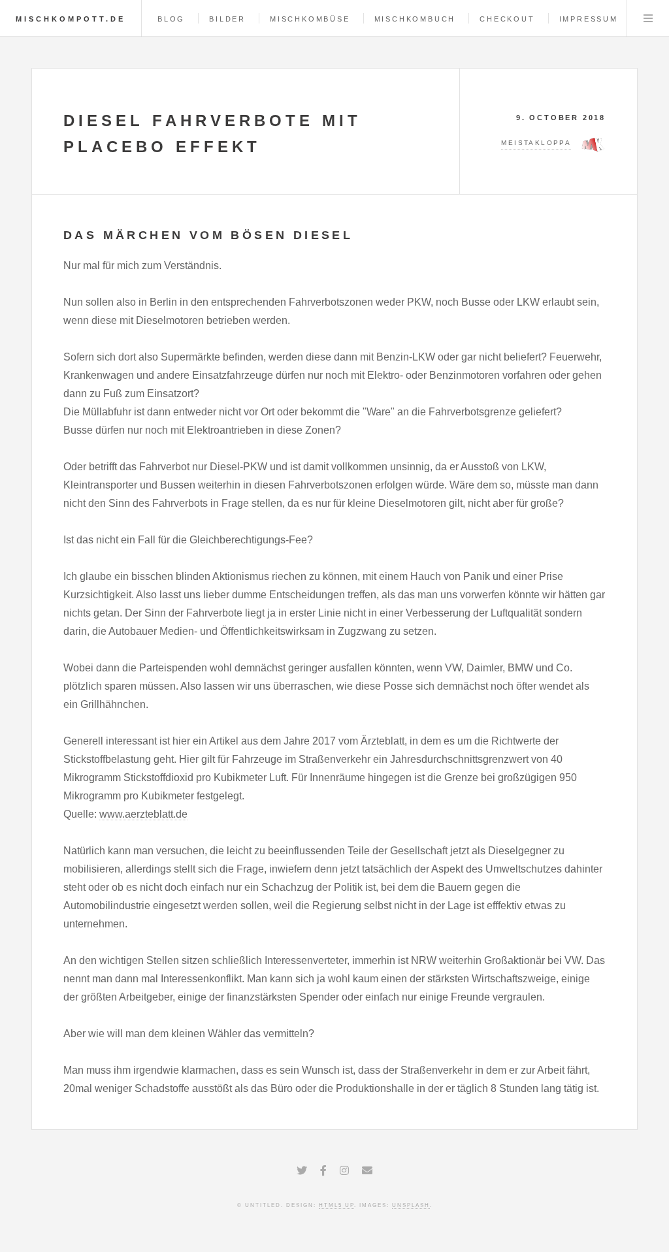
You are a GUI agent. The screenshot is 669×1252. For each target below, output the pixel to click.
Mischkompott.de (70, 19)
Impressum (588, 19)
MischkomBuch (415, 19)
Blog (171, 19)
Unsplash (411, 1205)
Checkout (507, 19)
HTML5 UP (336, 1205)
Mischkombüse (310, 19)
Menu (648, 18)
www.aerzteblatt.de (143, 814)
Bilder (227, 19)
